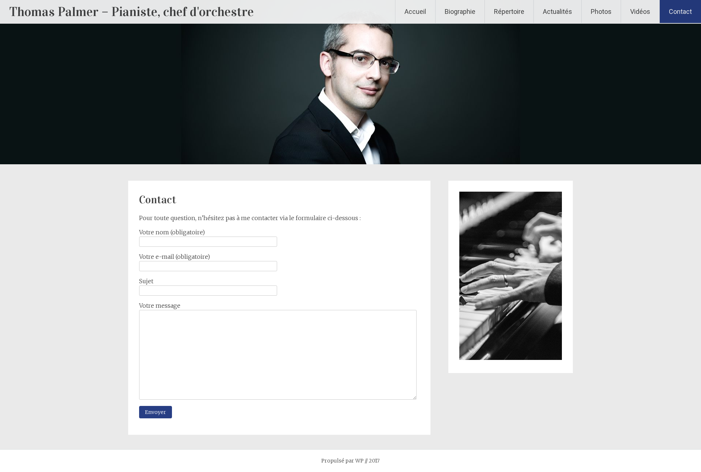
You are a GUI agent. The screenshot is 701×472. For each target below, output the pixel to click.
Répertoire (509, 11)
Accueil (415, 11)
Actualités (557, 11)
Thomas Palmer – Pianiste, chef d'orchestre (131, 12)
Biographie (460, 11)
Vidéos (640, 11)
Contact (680, 11)
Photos (601, 11)
